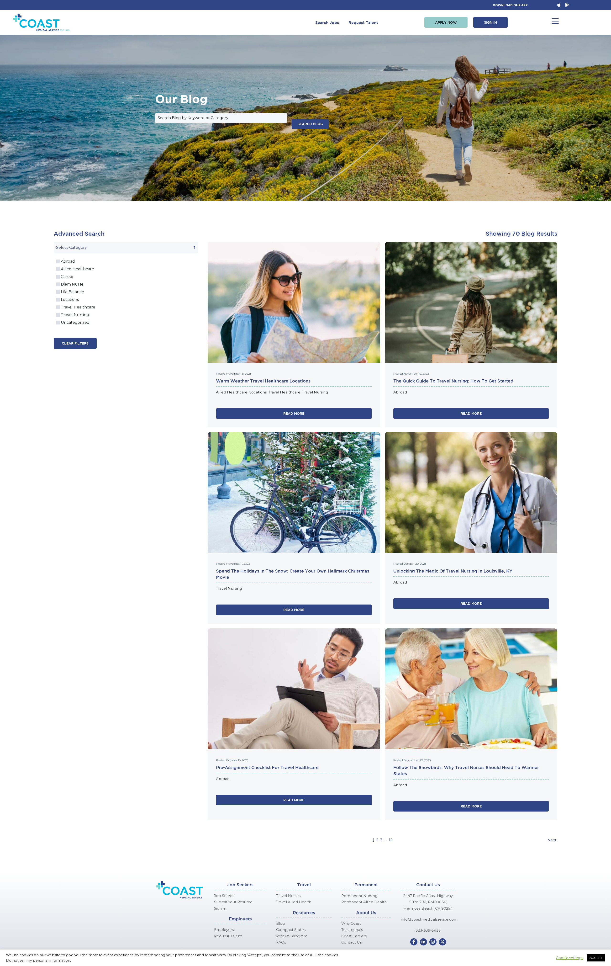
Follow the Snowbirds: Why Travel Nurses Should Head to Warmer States (466, 770)
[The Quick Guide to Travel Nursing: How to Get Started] (471, 302)
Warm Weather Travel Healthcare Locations (263, 380)
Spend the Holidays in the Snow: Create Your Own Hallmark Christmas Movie (292, 573)
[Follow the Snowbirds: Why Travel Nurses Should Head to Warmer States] (471, 688)
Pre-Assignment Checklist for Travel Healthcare (267, 767)
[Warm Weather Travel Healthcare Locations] (294, 302)
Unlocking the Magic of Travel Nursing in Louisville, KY (452, 570)
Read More (293, 413)
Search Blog (310, 124)
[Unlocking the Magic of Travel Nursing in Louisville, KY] (471, 492)
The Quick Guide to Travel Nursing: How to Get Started (453, 380)
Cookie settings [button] (569, 958)
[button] (446, 22)
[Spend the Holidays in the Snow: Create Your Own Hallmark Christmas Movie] (294, 492)
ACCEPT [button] (596, 958)
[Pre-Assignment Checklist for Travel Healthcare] (294, 688)
